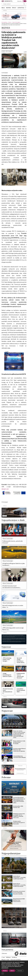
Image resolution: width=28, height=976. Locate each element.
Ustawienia (19, 970)
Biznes (8, 8)
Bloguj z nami (5, 959)
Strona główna (4, 22)
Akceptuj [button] (5, 970)
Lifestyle (21, 8)
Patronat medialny (15, 959)
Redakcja (14, 957)
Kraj (3, 8)
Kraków (8, 867)
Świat (14, 8)
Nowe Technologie (16, 22)
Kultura (8, 788)
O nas (3, 957)
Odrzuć (12, 970)
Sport (7, 720)
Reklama (8, 957)
